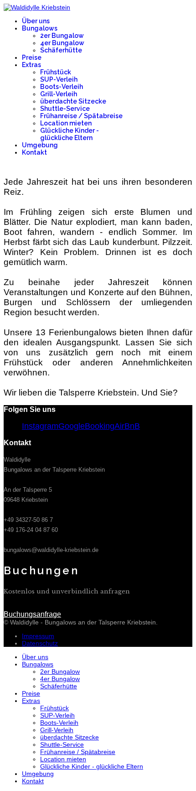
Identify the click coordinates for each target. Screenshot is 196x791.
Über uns (36, 21)
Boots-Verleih (61, 86)
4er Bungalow (62, 43)
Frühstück (55, 72)
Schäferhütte (61, 50)
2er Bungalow (62, 35)
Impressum (38, 636)
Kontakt (34, 152)
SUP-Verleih (58, 79)
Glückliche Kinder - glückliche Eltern (69, 134)
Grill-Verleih (58, 94)
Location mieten (66, 123)
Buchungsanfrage (163, 173)
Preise (31, 57)
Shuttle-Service (65, 108)
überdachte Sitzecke (73, 101)
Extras (31, 64)
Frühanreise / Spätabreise (81, 116)
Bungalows (39, 28)
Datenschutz (40, 643)
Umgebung (40, 145)
